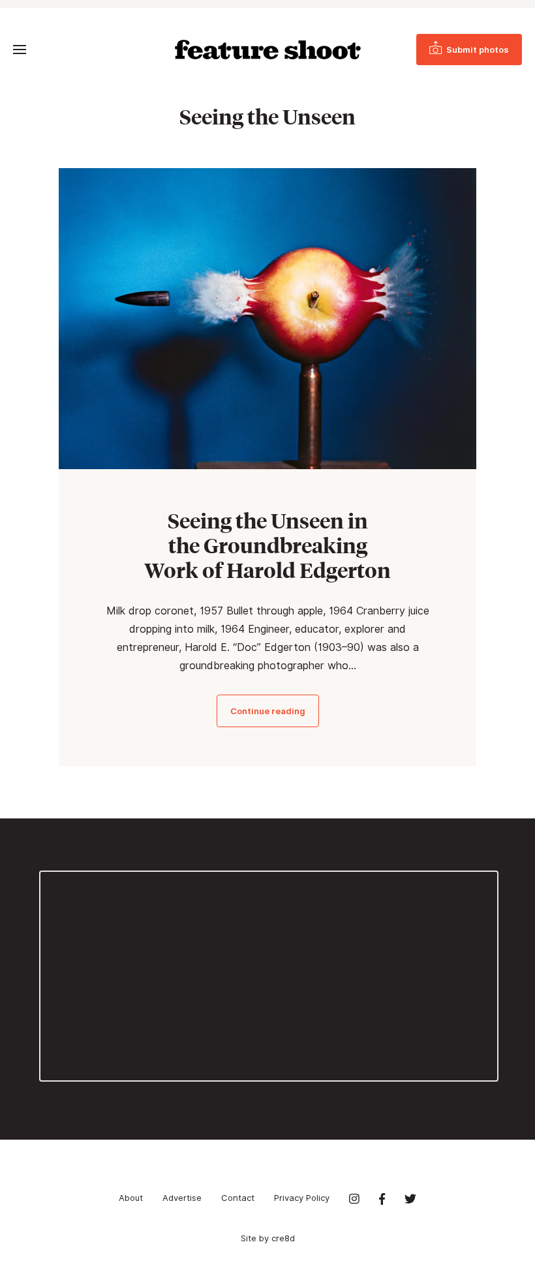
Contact (237, 1197)
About (131, 1197)
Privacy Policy (301, 1197)
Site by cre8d (268, 1238)
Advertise (182, 1197)
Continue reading (267, 711)
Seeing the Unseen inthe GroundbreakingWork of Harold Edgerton (267, 545)
